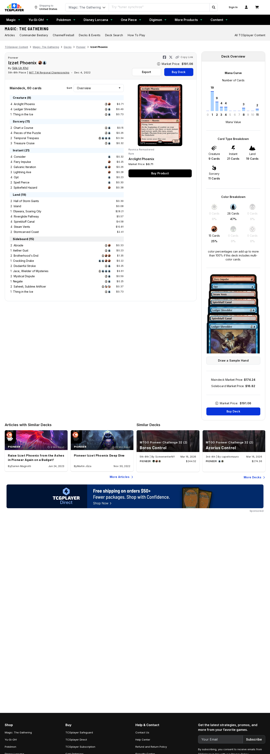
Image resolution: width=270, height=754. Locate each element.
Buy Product (160, 173)
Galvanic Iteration (25, 167)
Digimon (155, 20)
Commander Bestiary (34, 35)
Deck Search (114, 35)
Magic (11, 20)
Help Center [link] (142, 739)
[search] (159, 7)
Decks (68, 47)
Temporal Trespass (26, 138)
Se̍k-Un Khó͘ (20, 68)
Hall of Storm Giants (26, 201)
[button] (213, 7)
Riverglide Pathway (26, 216)
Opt (16, 177)
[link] (14, 7)
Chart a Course (23, 127)
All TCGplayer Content (250, 35)
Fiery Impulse (22, 161)
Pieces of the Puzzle (27, 133)
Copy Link (187, 57)
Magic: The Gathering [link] (18, 732)
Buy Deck (178, 72)
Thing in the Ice (23, 114)
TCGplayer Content (16, 47)
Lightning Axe (22, 172)
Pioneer (81, 47)
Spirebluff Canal (24, 221)
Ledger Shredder (25, 109)
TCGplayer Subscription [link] (80, 746)
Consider (20, 156)
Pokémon (64, 20)
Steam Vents (22, 226)
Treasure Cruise (24, 143)
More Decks (252, 477)
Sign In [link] (233, 7)
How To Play (136, 35)
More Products (186, 20)
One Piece (129, 20)
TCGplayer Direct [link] (76, 739)
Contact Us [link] (142, 732)
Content (217, 20)
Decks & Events (89, 35)
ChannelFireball (63, 35)
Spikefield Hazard (25, 187)
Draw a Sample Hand (233, 360)
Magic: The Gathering (27, 28)
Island (17, 206)
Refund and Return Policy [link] (151, 746)
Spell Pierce (21, 182)
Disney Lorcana (96, 20)
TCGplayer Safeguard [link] (79, 732)
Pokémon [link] (10, 746)
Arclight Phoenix (24, 104)
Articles (10, 35)
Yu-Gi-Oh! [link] (11, 739)
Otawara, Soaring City (27, 211)
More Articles (119, 477)
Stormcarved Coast (26, 232)
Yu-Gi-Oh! (36, 20)
